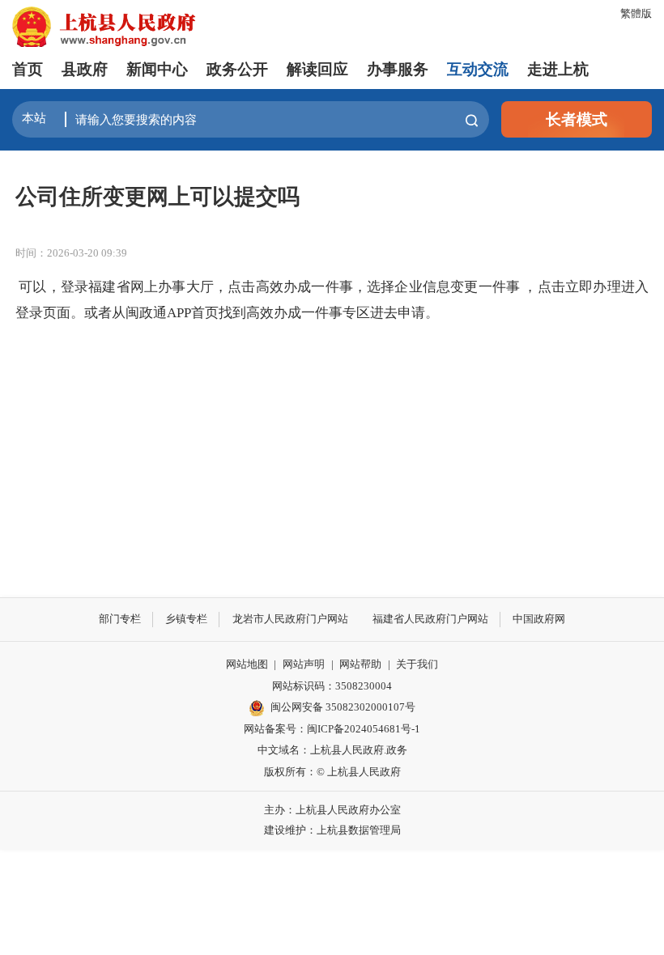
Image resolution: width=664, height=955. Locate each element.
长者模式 (576, 119)
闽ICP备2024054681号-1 (363, 729)
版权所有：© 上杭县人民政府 (332, 772)
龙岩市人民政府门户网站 (290, 619)
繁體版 (636, 13)
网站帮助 (360, 664)
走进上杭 (558, 69)
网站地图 (247, 664)
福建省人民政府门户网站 (430, 619)
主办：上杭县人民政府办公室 (332, 810)
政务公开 (237, 69)
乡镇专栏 (186, 619)
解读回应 (317, 69)
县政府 (85, 69)
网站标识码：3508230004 (332, 686)
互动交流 (478, 69)
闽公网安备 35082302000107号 (342, 707)
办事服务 (397, 69)
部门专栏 (120, 619)
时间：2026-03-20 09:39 (71, 253)
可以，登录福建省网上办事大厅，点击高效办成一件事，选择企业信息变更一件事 (269, 287)
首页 (27, 69)
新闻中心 (157, 69)
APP (179, 312)
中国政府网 (539, 619)
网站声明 (304, 664)
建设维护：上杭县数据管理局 (332, 830)
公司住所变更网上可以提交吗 (157, 197)
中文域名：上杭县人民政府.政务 (332, 750)
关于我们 (417, 664)
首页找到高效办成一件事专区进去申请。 (315, 312)
